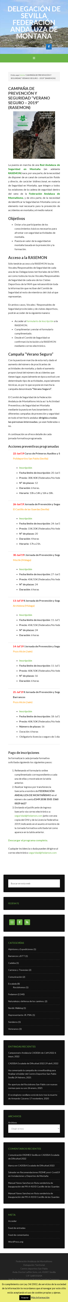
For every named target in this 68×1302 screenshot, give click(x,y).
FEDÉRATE (13, 903)
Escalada (12, 983)
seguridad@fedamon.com (28, 815)
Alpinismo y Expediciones (20, 949)
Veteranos (13, 1029)
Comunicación (15, 977)
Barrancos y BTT (16, 956)
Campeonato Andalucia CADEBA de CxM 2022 (31, 1052)
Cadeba (12, 963)
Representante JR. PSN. (20, 1015)
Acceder (12, 1221)
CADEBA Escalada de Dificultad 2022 (26, 1063)
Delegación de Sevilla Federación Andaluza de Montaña (34, 22)
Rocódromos (19, 987)
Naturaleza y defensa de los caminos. (26, 1001)
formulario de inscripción (40, 321)
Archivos (12, 1122)
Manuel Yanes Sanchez (19, 1183)
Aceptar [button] (25, 1297)
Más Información (40, 1297)
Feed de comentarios (18, 1235)
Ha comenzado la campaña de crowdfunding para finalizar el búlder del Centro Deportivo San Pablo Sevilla (32, 1074)
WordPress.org (15, 1241)
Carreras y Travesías (18, 970)
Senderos (13, 1022)
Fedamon (12, 994)
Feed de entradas (16, 1228)
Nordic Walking (15, 1008)
